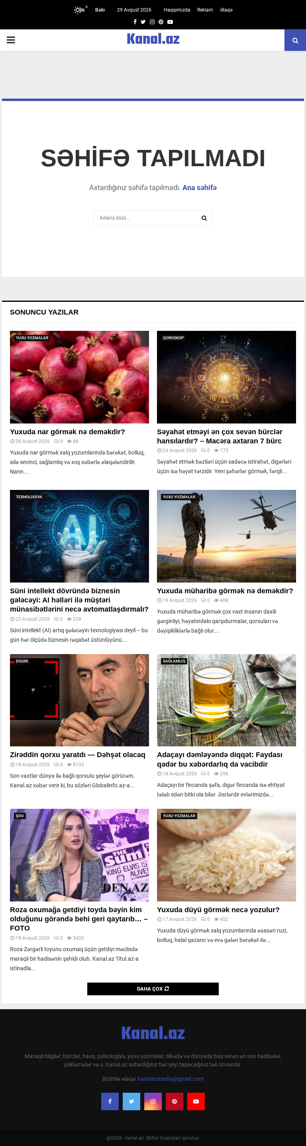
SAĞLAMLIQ (174, 661)
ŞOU (20, 816)
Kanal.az (153, 40)
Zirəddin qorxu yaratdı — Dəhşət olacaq (77, 755)
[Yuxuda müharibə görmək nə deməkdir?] (226, 536)
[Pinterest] (174, 1101)
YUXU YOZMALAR (32, 338)
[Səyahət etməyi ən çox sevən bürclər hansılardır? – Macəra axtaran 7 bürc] (226, 377)
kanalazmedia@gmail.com (171, 1079)
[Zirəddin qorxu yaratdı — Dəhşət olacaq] (79, 700)
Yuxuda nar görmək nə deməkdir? (67, 432)
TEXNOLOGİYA (29, 497)
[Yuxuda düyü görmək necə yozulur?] (226, 855)
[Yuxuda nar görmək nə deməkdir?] (79, 377)
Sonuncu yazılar (44, 312)
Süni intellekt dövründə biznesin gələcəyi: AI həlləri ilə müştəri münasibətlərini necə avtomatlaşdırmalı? (79, 600)
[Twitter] (131, 1101)
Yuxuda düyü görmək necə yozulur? (218, 910)
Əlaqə (226, 10)
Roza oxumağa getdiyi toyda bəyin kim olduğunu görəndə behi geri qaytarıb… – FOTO (79, 919)
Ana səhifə (199, 187)
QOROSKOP (173, 338)
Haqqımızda (177, 10)
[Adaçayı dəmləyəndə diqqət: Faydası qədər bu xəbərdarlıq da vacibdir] (226, 700)
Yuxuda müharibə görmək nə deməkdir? (225, 591)
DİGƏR (22, 661)
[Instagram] (153, 1101)
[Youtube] (196, 1101)
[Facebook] (110, 1101)
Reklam (205, 10)
